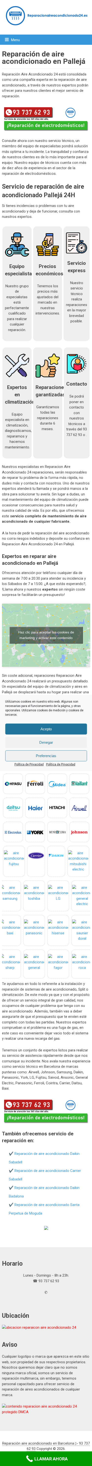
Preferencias (46, 756)
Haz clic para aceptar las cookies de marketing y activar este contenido (46, 635)
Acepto (46, 729)
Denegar (46, 742)
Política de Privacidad (29, 764)
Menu (15, 40)
